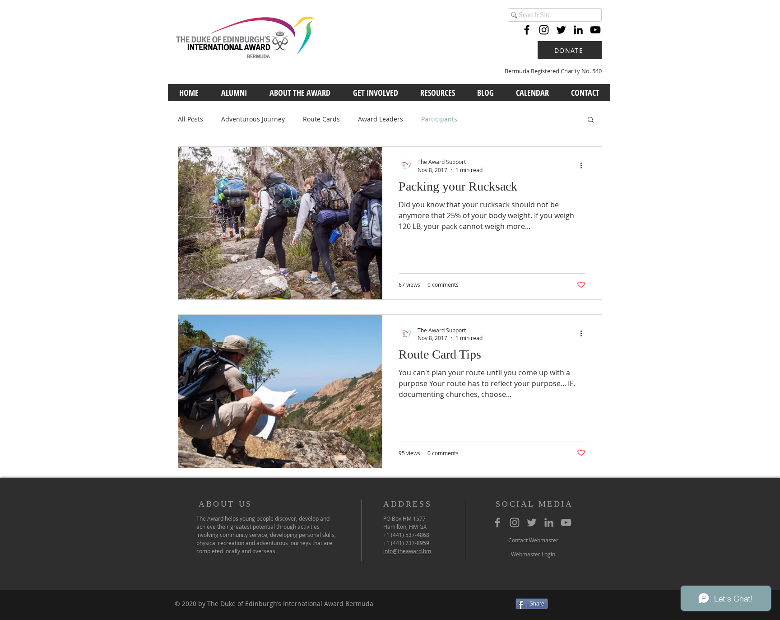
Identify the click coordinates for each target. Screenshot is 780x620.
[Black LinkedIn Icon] (578, 29)
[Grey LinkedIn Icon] (549, 522)
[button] (590, 120)
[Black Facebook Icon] (526, 29)
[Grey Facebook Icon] (497, 522)
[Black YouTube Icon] (595, 29)
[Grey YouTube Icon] (566, 522)
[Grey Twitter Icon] (531, 522)
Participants (439, 119)
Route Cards (321, 119)
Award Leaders (380, 119)
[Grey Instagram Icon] (514, 522)
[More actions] (584, 165)
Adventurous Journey (253, 119)
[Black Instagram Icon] (544, 29)
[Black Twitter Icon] (561, 29)
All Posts (190, 119)
